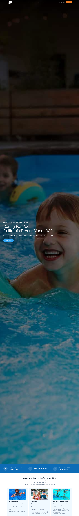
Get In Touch (8, 240)
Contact (43, 2)
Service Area (38, 2)
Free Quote (69, 2)
